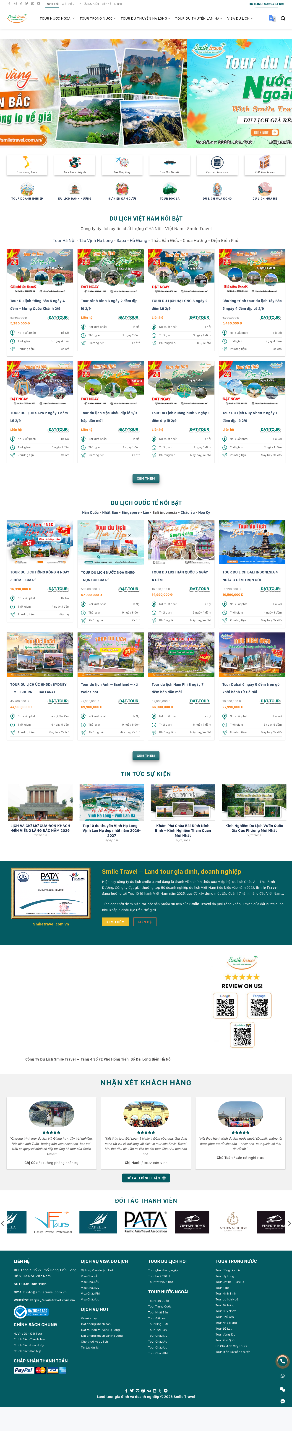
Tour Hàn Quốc (158, 1300)
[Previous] (12, 93)
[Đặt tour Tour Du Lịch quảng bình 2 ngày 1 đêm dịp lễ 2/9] (199, 429)
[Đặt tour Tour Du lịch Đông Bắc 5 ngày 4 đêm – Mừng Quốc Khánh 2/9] (58, 317)
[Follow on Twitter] (27, 3)
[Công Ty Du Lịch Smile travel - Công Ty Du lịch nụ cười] (20, 18)
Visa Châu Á (89, 1276)
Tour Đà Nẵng (225, 1305)
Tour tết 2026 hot (160, 1281)
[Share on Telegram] (165, 1391)
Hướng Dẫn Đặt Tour (28, 1333)
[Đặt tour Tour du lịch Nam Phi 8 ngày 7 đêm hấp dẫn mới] (199, 701)
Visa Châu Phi (90, 1293)
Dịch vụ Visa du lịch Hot (97, 1270)
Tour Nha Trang (226, 1322)
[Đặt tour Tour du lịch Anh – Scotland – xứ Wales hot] (128, 701)
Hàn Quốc (90, 512)
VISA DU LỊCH (238, 18)
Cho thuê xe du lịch (94, 1341)
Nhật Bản (110, 512)
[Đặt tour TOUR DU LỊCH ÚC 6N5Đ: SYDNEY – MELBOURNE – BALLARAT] (58, 701)
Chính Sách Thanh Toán (30, 1339)
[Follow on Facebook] (10, 3)
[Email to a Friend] (137, 1391)
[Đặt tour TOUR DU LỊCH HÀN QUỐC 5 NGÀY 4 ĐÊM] (199, 588)
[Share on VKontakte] (149, 1391)
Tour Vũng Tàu (225, 1334)
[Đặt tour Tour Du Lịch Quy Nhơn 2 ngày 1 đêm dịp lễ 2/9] (270, 429)
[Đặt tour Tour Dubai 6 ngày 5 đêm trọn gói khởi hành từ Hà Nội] (270, 701)
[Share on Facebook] (126, 1391)
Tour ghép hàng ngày (163, 1270)
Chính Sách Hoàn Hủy (29, 1345)
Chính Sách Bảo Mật (27, 1351)
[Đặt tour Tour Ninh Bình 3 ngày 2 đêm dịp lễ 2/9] (128, 317)
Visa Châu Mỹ (90, 1287)
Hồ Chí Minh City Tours (231, 1346)
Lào (146, 512)
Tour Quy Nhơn (226, 1311)
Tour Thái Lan (157, 1329)
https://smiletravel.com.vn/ (52, 1300)
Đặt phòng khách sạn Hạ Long (102, 1335)
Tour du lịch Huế (227, 1299)
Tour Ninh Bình (226, 1293)
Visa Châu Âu (90, 1281)
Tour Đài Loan (157, 1318)
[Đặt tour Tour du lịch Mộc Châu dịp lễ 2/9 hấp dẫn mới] (128, 429)
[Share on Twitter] (132, 1391)
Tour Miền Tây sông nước (233, 1352)
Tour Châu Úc (157, 1347)
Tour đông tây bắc (228, 1270)
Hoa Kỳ (204, 512)
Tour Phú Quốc (226, 1340)
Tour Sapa (222, 1287)
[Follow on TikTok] (21, 3)
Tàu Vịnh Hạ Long (96, 240)
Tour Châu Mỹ (157, 1335)
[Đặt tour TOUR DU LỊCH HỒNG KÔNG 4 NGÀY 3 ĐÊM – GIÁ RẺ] (58, 588)
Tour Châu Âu (157, 1341)
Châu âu (188, 512)
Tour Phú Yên (225, 1316)
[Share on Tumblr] (160, 1391)
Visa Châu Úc (90, 1299)
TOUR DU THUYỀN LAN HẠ (197, 18)
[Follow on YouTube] (39, 3)
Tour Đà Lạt (224, 1328)
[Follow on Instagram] (16, 3)
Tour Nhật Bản (158, 1312)
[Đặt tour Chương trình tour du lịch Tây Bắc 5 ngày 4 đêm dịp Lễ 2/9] (270, 317)
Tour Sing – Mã (158, 1324)
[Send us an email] (33, 3)
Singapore (131, 512)
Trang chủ (52, 3)
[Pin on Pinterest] (143, 1391)
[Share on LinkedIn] (154, 1391)
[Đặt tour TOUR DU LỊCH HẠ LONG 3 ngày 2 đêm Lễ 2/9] (199, 317)
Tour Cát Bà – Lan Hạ (230, 1281)
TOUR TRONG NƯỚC (96, 18)
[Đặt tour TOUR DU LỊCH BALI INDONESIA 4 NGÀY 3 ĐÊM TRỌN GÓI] (270, 588)
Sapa (121, 240)
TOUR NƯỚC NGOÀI (56, 18)
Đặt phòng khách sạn (96, 1324)
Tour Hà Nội (64, 240)
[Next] (280, 93)
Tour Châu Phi (158, 1353)
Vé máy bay (89, 1318)
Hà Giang (138, 240)
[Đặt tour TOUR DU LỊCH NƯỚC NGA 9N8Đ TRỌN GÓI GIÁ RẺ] (128, 588)
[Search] (283, 18)
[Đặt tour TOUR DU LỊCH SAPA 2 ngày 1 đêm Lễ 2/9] (58, 429)
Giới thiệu (68, 3)
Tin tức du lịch (90, 1347)
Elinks (118, 3)
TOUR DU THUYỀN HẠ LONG (144, 18)
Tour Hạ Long (225, 1276)
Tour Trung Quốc (160, 1306)
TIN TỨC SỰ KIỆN (88, 3)
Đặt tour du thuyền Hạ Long (100, 1329)
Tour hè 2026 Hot (160, 1276)
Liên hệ (106, 3)
